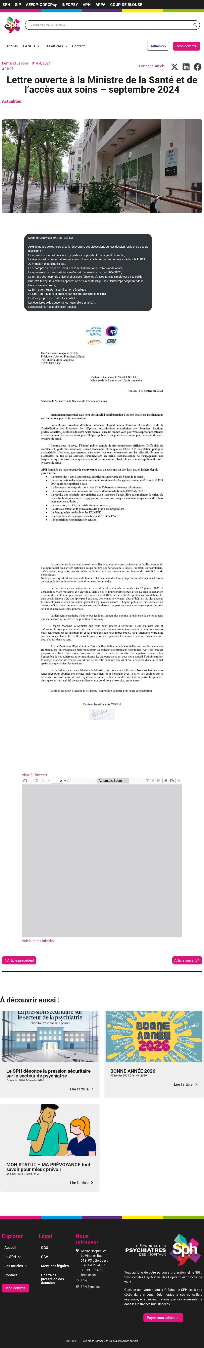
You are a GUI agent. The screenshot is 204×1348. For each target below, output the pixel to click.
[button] (174, 66)
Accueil (12, 46)
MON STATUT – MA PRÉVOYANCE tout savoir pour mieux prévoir (48, 1167)
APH (87, 4)
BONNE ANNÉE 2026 (132, 1071)
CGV (44, 1257)
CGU (44, 1247)
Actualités (11, 101)
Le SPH (29, 46)
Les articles (53, 46)
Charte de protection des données (52, 1279)
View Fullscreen (34, 775)
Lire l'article (79, 1089)
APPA (100, 4)
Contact (78, 46)
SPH (6, 4)
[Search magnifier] (195, 25)
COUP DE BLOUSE (126, 4)
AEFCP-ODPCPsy (41, 4)
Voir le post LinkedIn (38, 941)
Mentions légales (55, 1266)
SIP (18, 4)
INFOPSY (70, 4)
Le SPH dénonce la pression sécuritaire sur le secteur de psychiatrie (48, 1073)
